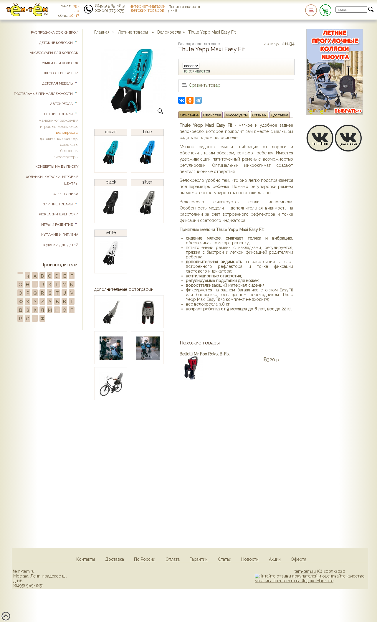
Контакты (85, 559)
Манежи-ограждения (58, 120)
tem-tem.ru (305, 571)
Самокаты (69, 144)
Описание (189, 115)
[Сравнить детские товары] (311, 10)
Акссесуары (237, 115)
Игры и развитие (57, 224)
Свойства (212, 115)
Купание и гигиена (59, 234)
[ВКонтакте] (181, 100)
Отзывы (259, 115)
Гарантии (199, 559)
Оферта (298, 559)
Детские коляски (56, 43)
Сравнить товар (204, 85)
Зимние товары (58, 204)
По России (144, 559)
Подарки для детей (60, 245)
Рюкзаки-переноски (58, 214)
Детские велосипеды (59, 138)
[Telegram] (198, 100)
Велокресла (169, 32)
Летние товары (133, 32)
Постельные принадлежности (44, 94)
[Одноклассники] (190, 100)
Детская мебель (58, 83)
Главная (102, 32)
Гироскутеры (66, 156)
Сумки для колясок (59, 63)
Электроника (65, 194)
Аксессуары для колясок (54, 53)
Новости (250, 559)
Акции (275, 559)
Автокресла (62, 104)
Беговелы (69, 150)
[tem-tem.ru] (27, 15)
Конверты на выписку (56, 166)
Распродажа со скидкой (54, 32)
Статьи (224, 559)
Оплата (173, 559)
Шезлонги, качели (61, 73)
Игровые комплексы (59, 126)
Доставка (279, 115)
